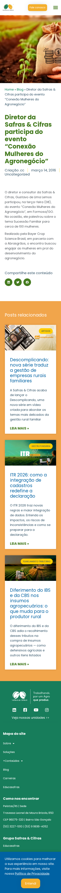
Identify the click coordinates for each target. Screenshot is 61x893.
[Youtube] (36, 710)
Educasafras (11, 846)
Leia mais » (19, 428)
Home (9, 89)
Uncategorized (17, 174)
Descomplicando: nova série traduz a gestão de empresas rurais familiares (29, 370)
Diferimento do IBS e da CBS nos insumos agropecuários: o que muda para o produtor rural (30, 603)
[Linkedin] (14, 710)
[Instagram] (47, 710)
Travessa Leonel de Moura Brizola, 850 (28, 813)
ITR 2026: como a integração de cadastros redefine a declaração (28, 485)
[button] (55, 8)
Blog (20, 89)
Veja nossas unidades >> (30, 717)
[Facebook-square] (25, 710)
